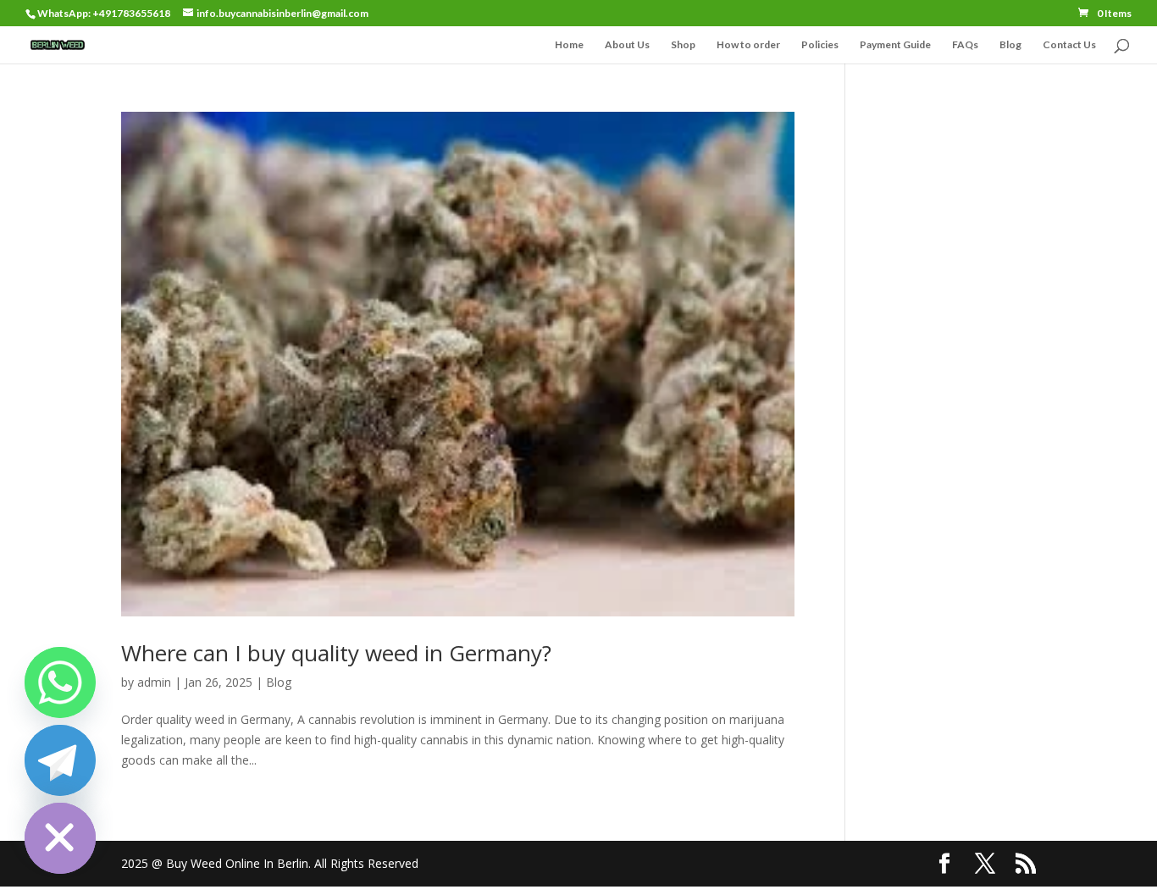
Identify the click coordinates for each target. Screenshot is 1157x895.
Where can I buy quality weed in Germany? (336, 653)
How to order (748, 45)
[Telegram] (60, 760)
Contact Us (1069, 45)
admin (154, 682)
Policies (820, 45)
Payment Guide (895, 45)
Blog (1010, 45)
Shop (683, 45)
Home (569, 45)
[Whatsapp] (60, 682)
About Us (627, 45)
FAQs (965, 45)
